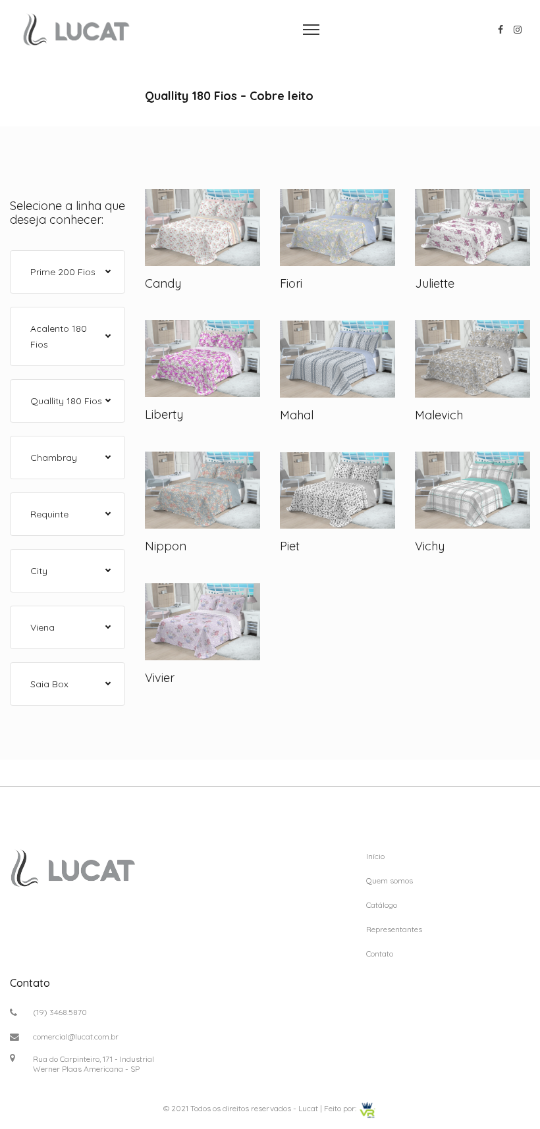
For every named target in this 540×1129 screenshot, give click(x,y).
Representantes (394, 929)
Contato (379, 953)
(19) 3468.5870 (60, 1012)
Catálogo (381, 905)
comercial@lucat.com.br (76, 1036)
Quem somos (389, 880)
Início (375, 856)
